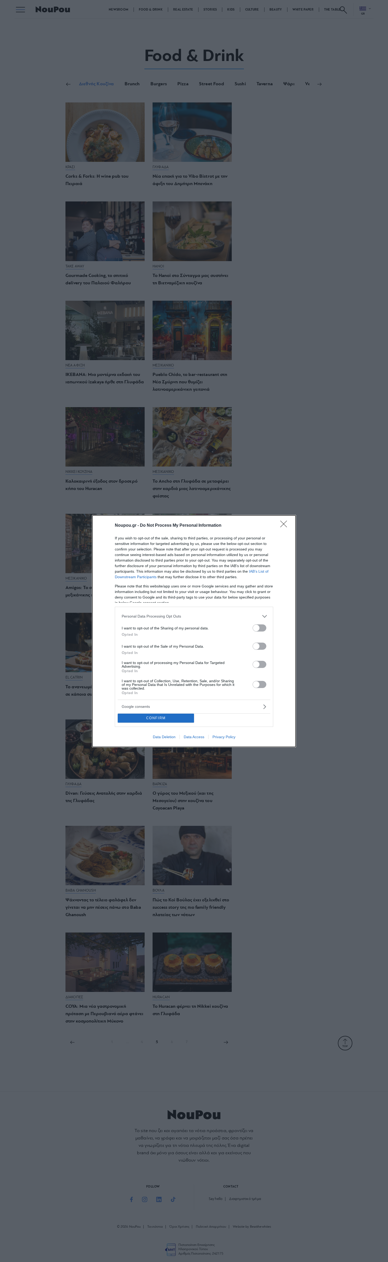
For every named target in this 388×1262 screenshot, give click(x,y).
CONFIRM (156, 718)
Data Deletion (164, 737)
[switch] (259, 628)
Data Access (194, 737)
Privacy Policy (223, 737)
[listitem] (194, 616)
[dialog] (194, 631)
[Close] (285, 526)
